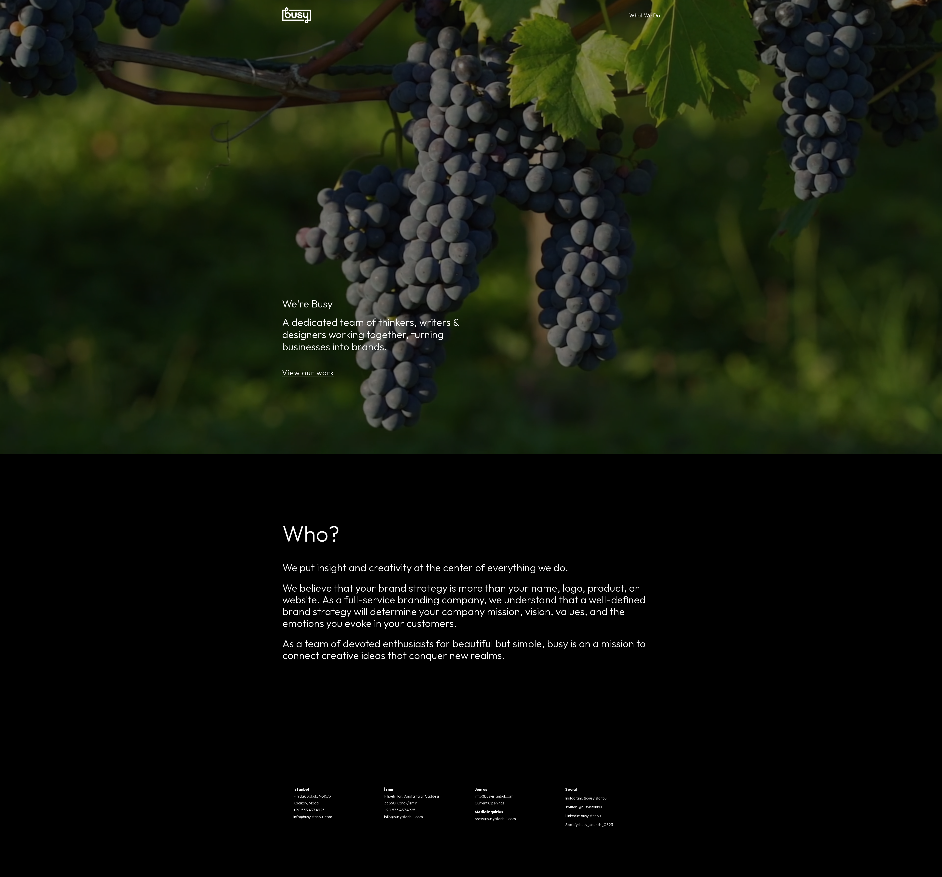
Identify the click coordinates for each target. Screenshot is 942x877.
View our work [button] (308, 372)
